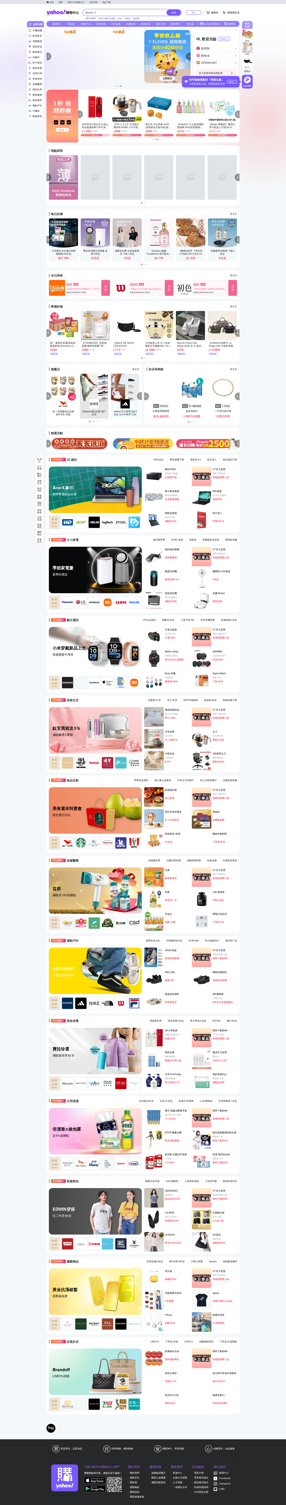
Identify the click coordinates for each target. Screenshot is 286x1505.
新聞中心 (224, 1472)
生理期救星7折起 (228, 1101)
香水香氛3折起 (198, 1020)
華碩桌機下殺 (177, 459)
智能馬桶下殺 (230, 700)
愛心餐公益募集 (162, 780)
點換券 (56, 23)
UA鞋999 (193, 940)
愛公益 (190, 23)
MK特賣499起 (177, 1261)
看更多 (247, 71)
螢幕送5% (195, 459)
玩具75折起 (166, 1101)
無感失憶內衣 (230, 1181)
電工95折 (172, 700)
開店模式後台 (201, 1482)
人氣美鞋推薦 (191, 1181)
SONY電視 (177, 539)
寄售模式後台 (201, 1477)
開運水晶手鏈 (152, 1181)
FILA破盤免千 (212, 940)
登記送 (71, 23)
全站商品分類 (201, 1492)
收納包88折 (210, 700)
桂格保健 (212, 860)
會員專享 (175, 23)
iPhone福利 (149, 620)
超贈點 (231, 23)
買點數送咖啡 (230, 1261)
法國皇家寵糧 (230, 780)
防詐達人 (212, 459)
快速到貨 (101, 23)
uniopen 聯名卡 (212, 23)
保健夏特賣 (154, 860)
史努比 (128, 18)
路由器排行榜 (230, 459)
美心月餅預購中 (208, 780)
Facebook (225, 1478)
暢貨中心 (86, 23)
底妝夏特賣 (156, 1020)
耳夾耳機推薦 (207, 620)
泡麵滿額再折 (206, 1341)
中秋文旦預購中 (185, 780)
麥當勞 (136, 18)
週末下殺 (160, 23)
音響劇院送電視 (210, 539)
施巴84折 (232, 1020)
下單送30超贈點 (228, 1341)
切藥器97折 (154, 700)
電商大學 (199, 1472)
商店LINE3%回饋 (107, 18)
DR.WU (216, 1020)
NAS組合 (159, 459)
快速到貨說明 (201, 1487)
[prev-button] (48, 443)
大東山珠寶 (197, 1261)
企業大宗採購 (180, 1477)
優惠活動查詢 (158, 1482)
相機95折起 (168, 620)
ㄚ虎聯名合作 (180, 1487)
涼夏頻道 (130, 23)
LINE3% (154, 1341)
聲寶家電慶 (231, 539)
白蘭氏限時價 (173, 860)
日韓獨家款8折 (174, 940)
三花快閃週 (211, 1181)
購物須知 (134, 1492)
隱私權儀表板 (137, 1496)
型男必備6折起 (155, 1261)
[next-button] (237, 443)
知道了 (232, 81)
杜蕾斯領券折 (230, 860)
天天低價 (116, 23)
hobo (119, 18)
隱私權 (133, 1482)
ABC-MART (91, 18)
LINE (222, 1489)
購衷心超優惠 (158, 1477)
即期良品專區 (141, 780)
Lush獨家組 (206, 1101)
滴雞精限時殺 (194, 860)
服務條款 (134, 1487)
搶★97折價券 (186, 1101)
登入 (193, 12)
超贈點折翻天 (158, 1472)
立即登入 (224, 38)
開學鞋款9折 (153, 940)
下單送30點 (171, 1341)
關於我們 (134, 1472)
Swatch (213, 1261)
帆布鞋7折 (231, 940)
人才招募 (177, 1482)
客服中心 (177, 1472)
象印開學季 (159, 539)
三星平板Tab (187, 620)
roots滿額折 (172, 1181)
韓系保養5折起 (176, 1020)
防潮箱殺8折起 (229, 620)
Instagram (225, 1483)
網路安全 (134, 1477)
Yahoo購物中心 (62, 12)
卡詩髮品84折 (146, 1101)
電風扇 (192, 539)
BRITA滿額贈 (191, 700)
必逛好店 (145, 23)
